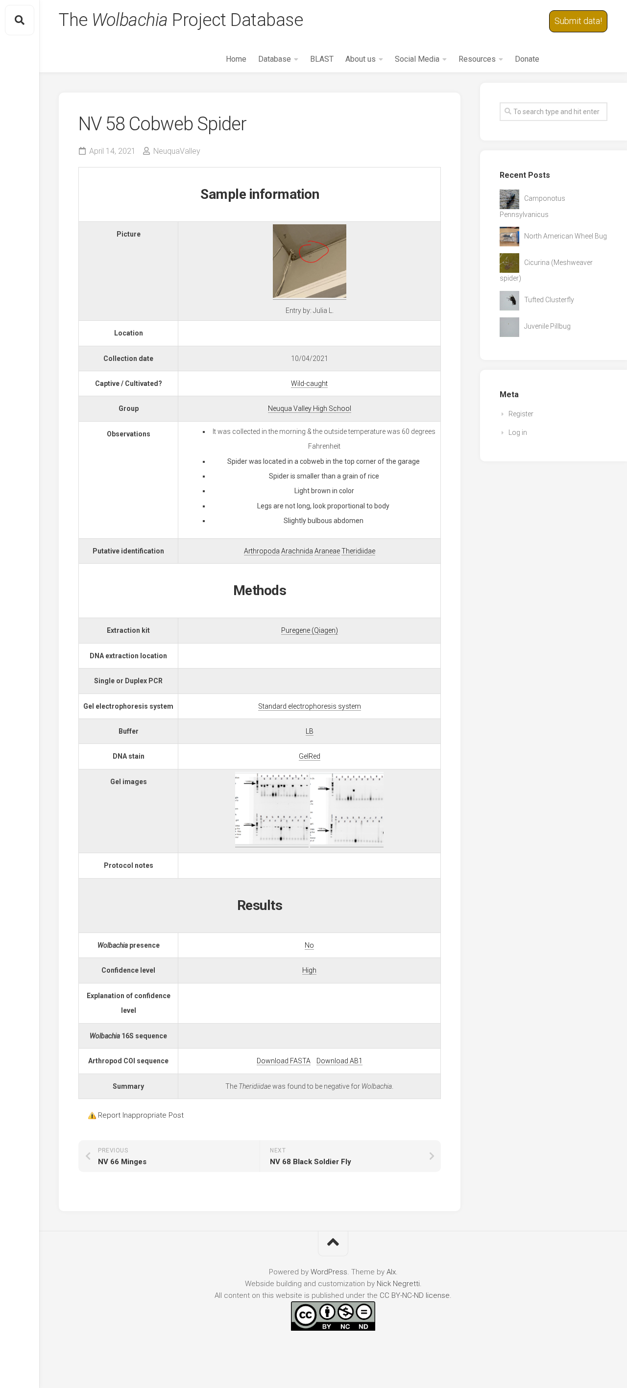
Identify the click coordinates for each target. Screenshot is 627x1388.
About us (360, 59)
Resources (477, 59)
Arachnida (297, 551)
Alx (391, 1272)
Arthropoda (262, 551)
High (309, 970)
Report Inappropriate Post (141, 1115)
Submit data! (578, 21)
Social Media (417, 59)
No (309, 945)
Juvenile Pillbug (547, 326)
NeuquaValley (176, 151)
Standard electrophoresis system (309, 706)
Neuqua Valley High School (309, 408)
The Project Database (181, 20)
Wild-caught (309, 383)
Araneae (327, 551)
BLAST (322, 59)
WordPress (329, 1272)
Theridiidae (358, 551)
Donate (527, 59)
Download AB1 (339, 1061)
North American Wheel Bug (565, 236)
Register (520, 414)
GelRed (309, 756)
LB (310, 731)
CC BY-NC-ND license (415, 1295)
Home (236, 59)
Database (274, 59)
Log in (517, 432)
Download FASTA (284, 1061)
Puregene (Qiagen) (309, 630)
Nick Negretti (398, 1283)
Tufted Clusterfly (549, 300)
